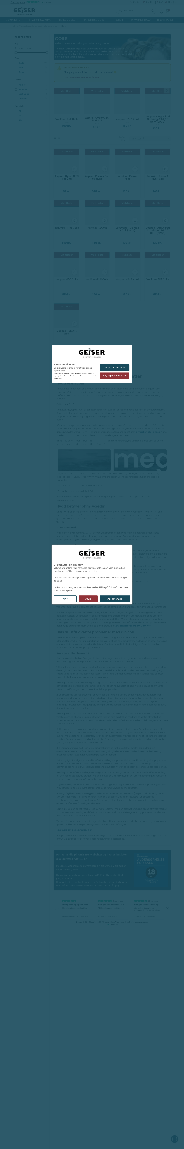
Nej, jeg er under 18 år (114, 376)
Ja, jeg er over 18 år (114, 368)
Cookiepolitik (67, 591)
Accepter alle (114, 599)
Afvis (88, 599)
